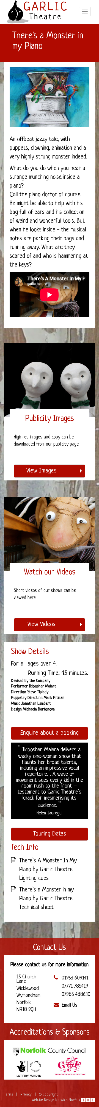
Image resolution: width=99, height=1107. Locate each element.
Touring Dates (49, 834)
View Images (41, 471)
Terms (8, 1094)
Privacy (26, 1094)
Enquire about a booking (49, 733)
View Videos (41, 624)
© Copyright (48, 1094)
